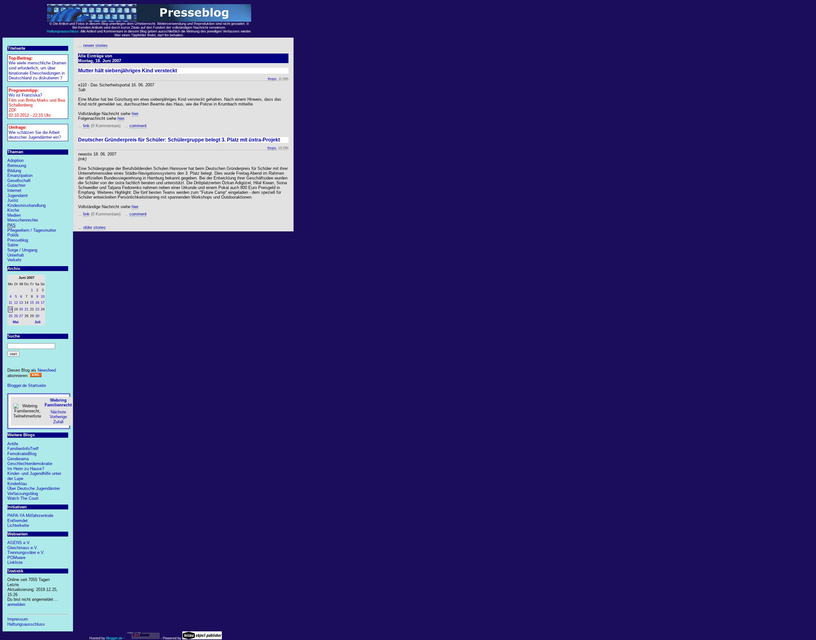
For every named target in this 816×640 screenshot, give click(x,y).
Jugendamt (17, 195)
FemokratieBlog (21, 453)
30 (37, 316)
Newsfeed (47, 370)
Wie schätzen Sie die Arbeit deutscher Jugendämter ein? (35, 135)
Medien (14, 215)
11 (10, 302)
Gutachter (16, 185)
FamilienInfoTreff (23, 448)
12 (16, 302)
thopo (272, 79)
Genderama (18, 458)
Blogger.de (114, 638)
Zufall (58, 421)
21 (26, 309)
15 (32, 302)
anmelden (16, 604)
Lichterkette (18, 525)
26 (16, 316)
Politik (13, 235)
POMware (16, 557)
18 (10, 309)
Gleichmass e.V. (22, 547)
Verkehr (14, 260)
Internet (14, 190)
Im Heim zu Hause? (25, 468)
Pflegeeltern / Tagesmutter (31, 230)
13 (21, 302)
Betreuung (16, 165)
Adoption (15, 160)
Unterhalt (15, 255)
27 (21, 316)
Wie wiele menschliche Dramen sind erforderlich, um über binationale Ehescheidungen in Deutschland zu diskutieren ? (37, 70)
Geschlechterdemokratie (29, 463)
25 (10, 316)
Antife (12, 443)
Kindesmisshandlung (26, 205)
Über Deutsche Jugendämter (33, 488)
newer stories (95, 45)
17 (43, 302)
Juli (37, 322)
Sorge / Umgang (22, 250)
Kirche (13, 210)
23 (37, 309)
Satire (12, 245)
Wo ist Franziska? (25, 95)
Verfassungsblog (22, 493)
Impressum (17, 619)
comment (138, 125)
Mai (15, 322)
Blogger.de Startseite (26, 385)
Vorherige (58, 416)
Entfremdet (17, 520)
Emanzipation (20, 175)
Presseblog (17, 240)
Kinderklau (17, 483)
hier (135, 113)
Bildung (14, 170)
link (86, 125)
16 (37, 302)
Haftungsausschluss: (63, 31)
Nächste (58, 412)
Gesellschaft (19, 180)
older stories (94, 227)
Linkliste (15, 562)
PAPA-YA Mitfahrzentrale (30, 515)
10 (43, 296)
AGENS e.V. (19, 542)
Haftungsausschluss (26, 624)
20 (21, 309)
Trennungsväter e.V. (26, 552)
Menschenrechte (22, 220)
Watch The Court (23, 498)
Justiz (12, 200)
